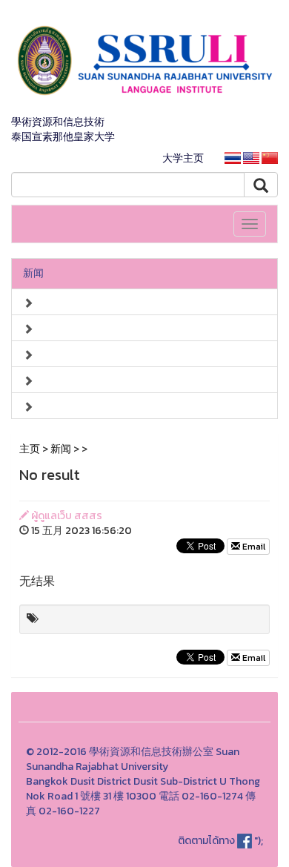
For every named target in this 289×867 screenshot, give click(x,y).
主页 (29, 449)
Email (252, 546)
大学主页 (183, 158)
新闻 (33, 273)
